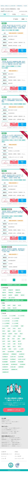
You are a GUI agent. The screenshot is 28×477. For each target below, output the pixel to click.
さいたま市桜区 (15, 320)
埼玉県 (25, 5)
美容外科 (22, 295)
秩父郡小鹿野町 (5, 364)
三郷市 (3, 346)
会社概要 (3, 451)
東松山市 (4, 333)
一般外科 (4, 290)
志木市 (3, 341)
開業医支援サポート (6, 442)
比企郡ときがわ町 (21, 359)
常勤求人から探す (6, 420)
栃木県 (9, 305)
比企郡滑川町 (21, 354)
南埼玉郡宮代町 (5, 369)
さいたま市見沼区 (15, 318)
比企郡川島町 (20, 356)
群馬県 (14, 305)
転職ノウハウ (5, 437)
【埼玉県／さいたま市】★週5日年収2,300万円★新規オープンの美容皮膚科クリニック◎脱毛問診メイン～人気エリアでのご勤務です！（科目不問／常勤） (12, 137)
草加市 (19, 336)
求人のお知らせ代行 (6, 444)
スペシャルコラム (6, 441)
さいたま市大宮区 (5, 318)
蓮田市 (9, 346)
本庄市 (19, 331)
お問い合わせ (17, 454)
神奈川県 (14, 308)
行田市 (14, 328)
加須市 (14, 331)
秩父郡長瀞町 (20, 361)
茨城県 (3, 305)
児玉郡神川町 (5, 366)
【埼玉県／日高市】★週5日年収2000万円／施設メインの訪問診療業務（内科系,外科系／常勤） (13, 100)
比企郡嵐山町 (5, 356)
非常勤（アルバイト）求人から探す (10, 421)
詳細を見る (22, 50)
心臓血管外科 (18, 292)
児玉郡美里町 (22, 364)
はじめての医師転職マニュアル (9, 429)
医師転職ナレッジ (6, 439)
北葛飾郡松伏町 (5, 372)
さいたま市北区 (21, 315)
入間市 (18, 338)
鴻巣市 (3, 336)
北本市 (9, 343)
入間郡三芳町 (19, 351)
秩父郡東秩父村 (14, 364)
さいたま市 (4, 315)
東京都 (9, 308)
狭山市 (16, 333)
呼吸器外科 (10, 292)
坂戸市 (14, 346)
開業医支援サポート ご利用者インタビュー (11, 445)
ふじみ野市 (21, 349)
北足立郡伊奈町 (11, 351)
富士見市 (20, 343)
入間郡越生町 (13, 354)
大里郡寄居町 (20, 366)
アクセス (3, 458)
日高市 (9, 349)
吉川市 (15, 349)
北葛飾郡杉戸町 (14, 369)
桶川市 (19, 341)
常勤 (5, 14)
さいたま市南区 (15, 323)
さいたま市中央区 (5, 320)
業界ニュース (14, 441)
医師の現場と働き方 (15, 439)
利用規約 (16, 451)
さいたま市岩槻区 (14, 325)
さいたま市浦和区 (5, 323)
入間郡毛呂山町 (5, 354)
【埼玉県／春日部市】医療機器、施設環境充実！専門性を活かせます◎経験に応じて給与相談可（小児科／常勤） (14, 250)
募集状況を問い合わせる (14, 238)
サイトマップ (3, 456)
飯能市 (9, 331)
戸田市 (13, 338)
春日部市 (10, 333)
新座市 (14, 341)
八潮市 (14, 343)
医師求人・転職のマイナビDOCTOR (8, 5)
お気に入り (6, 51)
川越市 (22, 325)
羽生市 (21, 333)
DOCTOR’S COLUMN (14, 437)
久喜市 (3, 343)
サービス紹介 (5, 428)
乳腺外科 (4, 295)
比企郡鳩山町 (13, 359)
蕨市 (8, 338)
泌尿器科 (16, 295)
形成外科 (10, 295)
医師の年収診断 (15, 442)
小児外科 (4, 297)
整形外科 (4, 292)
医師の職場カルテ (16, 444)
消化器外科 (10, 290)
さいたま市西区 (12, 315)
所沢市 (3, 331)
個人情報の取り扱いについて (6, 454)
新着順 (23, 19)
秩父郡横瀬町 (5, 361)
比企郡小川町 (13, 356)
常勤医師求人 (19, 5)
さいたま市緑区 (5, 325)
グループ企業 (17, 456)
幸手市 (19, 346)
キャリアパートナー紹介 (7, 431)
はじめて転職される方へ (14, 428)
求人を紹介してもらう (14, 51)
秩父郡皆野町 (13, 361)
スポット (23, 14)
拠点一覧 (16, 431)
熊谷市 (3, 328)
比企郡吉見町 (5, 359)
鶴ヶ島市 (4, 349)
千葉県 (3, 308)
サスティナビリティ (18, 458)
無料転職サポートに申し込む (14, 410)
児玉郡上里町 (13, 366)
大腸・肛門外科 (11, 297)
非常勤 (14, 14)
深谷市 (9, 336)
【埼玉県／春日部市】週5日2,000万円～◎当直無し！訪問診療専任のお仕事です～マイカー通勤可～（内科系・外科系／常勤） (12, 176)
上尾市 (14, 336)
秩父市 (19, 328)
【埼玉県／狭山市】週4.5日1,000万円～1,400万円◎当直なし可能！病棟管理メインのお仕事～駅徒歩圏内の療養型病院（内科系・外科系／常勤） (14, 27)
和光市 (9, 341)
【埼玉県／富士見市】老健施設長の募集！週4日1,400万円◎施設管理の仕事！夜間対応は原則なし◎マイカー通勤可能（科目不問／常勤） (13, 63)
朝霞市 (23, 338)
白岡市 (3, 351)
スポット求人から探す (7, 423)
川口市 (9, 328)
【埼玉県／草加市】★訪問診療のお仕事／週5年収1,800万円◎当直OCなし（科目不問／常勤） (12, 213)
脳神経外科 (17, 290)
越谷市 (3, 338)
